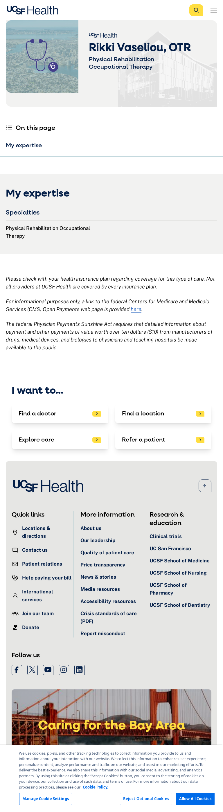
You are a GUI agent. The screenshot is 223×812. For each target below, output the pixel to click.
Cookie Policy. (95, 787)
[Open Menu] (213, 10)
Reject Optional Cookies (146, 798)
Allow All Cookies (195, 798)
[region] (111, 778)
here (136, 309)
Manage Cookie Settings (45, 798)
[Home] (34, 10)
